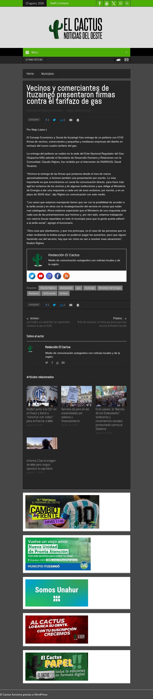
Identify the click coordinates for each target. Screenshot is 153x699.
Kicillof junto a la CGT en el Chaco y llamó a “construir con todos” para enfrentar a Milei (42, 415)
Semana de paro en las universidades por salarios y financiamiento (75, 415)
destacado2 (66, 287)
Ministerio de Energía (110, 287)
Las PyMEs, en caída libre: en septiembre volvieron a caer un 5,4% (48, 321)
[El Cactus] (76, 27)
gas (79, 287)
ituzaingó (90, 287)
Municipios (47, 74)
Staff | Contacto (59, 3)
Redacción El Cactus (58, 347)
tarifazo (64, 293)
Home (30, 74)
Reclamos (34, 293)
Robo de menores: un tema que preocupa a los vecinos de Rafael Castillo (102, 321)
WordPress (40, 694)
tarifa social (49, 293)
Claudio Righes (48, 287)
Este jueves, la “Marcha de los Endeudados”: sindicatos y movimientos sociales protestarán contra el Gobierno (110, 419)
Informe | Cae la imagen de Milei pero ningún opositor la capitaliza (41, 465)
